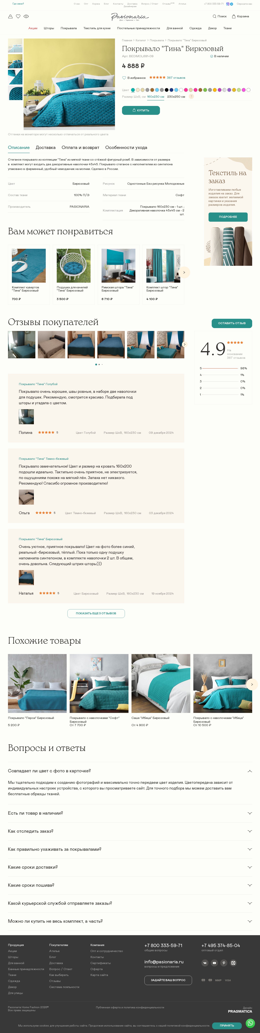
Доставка (132, 4)
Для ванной (175, 28)
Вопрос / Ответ (149, 4)
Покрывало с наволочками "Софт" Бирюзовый (94, 718)
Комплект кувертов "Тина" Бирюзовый (25, 289)
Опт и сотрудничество (106, 951)
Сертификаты (100, 963)
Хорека (96, 4)
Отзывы (168, 4)
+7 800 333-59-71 (213, 4)
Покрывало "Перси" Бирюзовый (31, 718)
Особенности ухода (126, 147)
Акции (32, 28)
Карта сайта (99, 975)
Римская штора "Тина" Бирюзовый (117, 289)
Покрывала (69, 28)
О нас (77, 4)
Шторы (49, 28)
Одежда (195, 28)
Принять (227, 1025)
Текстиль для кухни (96, 28)
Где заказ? (18, 4)
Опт (86, 4)
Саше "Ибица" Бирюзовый (150, 718)
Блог (106, 4)
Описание (19, 147)
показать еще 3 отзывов (96, 613)
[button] (8, 272)
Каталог (141, 40)
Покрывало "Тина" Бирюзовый (40, 539)
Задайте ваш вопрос (168, 980)
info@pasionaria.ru (164, 962)
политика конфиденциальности (144, 1007)
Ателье (182, 4)
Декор (212, 28)
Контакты (118, 4)
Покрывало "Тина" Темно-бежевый (43, 458)
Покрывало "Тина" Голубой (38, 384)
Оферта (96, 969)
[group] (133, 90)
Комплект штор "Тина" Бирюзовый (162, 289)
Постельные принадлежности (138, 28)
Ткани (227, 28)
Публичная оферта (108, 1007)
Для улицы (15, 993)
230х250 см (176, 96)
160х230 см (155, 96)
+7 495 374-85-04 (220, 945)
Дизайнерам (130, 6)
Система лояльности (64, 987)
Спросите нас (244, 4)
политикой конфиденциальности (188, 1025)
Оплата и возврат (80, 147)
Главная (127, 40)
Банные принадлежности (26, 969)
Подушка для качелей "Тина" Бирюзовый (72, 289)
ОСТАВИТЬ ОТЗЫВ (232, 323)
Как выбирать (59, 975)
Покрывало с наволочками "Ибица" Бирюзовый (218, 718)
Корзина (243, 16)
